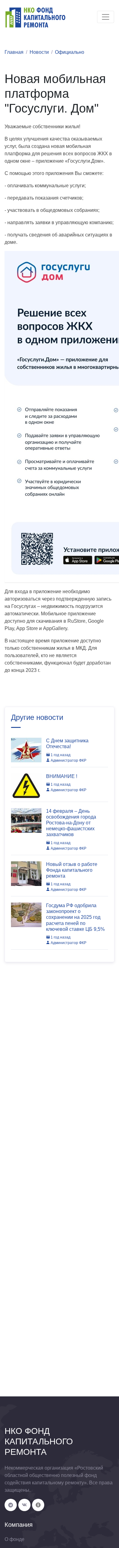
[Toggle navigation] (105, 17)
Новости (39, 52)
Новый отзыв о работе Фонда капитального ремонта (71, 870)
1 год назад (60, 755)
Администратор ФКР (68, 760)
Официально (69, 52)
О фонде (14, 1539)
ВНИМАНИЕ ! (61, 776)
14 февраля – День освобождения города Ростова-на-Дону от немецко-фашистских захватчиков (71, 822)
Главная (14, 52)
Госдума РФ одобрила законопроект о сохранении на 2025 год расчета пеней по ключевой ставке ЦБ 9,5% (75, 917)
